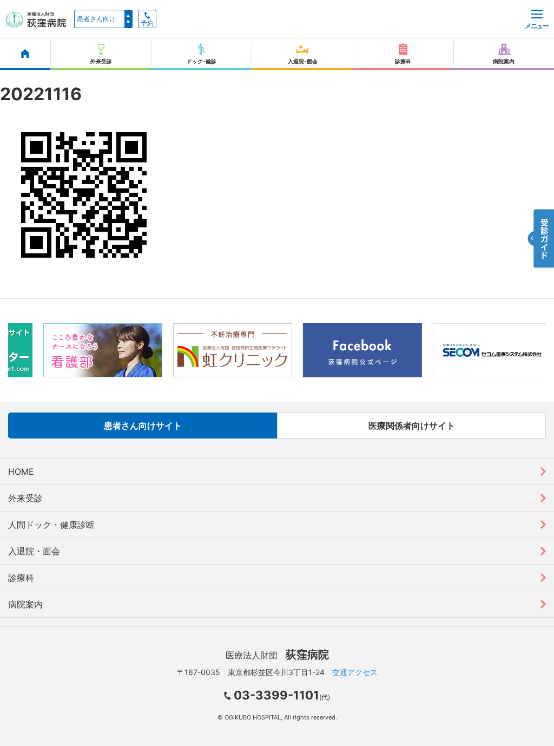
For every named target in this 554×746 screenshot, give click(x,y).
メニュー (537, 26)
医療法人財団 (277, 655)
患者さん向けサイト (143, 425)
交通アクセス (355, 672)
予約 (147, 23)
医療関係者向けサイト (411, 425)
